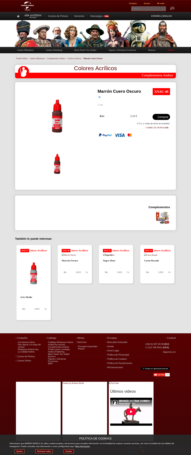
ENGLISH (167, 16)
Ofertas (171, 50)
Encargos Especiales (87, 346)
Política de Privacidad (118, 355)
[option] (57, 116)
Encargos (112, 338)
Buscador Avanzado (117, 342)
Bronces (151, 50)
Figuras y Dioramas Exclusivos (122, 50)
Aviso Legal (113, 350)
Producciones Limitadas (59, 349)
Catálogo (51, 338)
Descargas (96, 16)
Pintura (81, 349)
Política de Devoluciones (119, 363)
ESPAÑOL (156, 16)
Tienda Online (21, 58)
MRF (50, 363)
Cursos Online (24, 360)
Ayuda (110, 346)
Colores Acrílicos (74, 58)
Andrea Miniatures (25, 50)
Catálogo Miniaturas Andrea (60, 342)
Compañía (22, 338)
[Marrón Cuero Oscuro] (57, 116)
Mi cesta (160, 3)
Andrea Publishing (54, 50)
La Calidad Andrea (26, 351)
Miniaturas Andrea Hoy (28, 349)
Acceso (147, 3)
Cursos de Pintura (58, 16)
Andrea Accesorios (56, 344)
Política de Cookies (117, 359)
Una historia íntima (26, 342)
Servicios (79, 16)
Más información (82, 446)
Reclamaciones (115, 367)
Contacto (133, 3)
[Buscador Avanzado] (172, 8)
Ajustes (19, 451)
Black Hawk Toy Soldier (85, 50)
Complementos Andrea (56, 58)
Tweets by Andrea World (73, 383)
